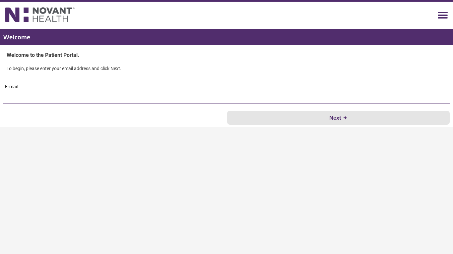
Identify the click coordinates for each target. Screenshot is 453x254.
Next (336, 117)
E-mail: (12, 86)
